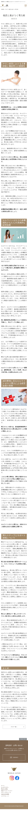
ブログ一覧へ (14, 726)
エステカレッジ (5, 796)
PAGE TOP (23, 739)
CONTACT (15, 757)
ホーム (2, 785)
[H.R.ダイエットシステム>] (7, 6)
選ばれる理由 (4, 789)
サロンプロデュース (6, 792)
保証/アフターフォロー (6, 790)
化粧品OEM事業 (5, 794)
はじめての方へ (5, 787)
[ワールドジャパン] (2, 6)
